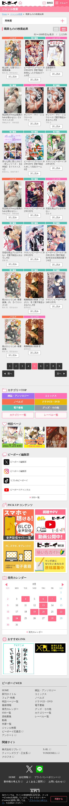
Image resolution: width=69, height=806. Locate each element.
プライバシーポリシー (46, 777)
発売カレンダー (36, 632)
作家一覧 (6, 724)
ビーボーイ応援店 (11, 731)
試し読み (13, 76)
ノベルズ (18, 401)
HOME (5, 690)
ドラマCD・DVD (51, 401)
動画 (4, 720)
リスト (56, 29)
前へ (10, 373)
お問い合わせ (56, 781)
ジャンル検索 (16, 14)
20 (43, 611)
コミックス (51, 396)
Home (4, 14)
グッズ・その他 (51, 407)
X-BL (45, 749)
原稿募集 (6, 716)
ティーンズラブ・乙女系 (15, 753)
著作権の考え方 (12, 781)
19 (34, 611)
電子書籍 (18, 407)
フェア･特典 (8, 698)
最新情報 (6, 705)
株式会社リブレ (10, 749)
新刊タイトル (9, 694)
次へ (59, 373)
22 (61, 611)
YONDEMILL (50, 753)
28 (52, 618)
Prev (6, 584)
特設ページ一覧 (10, 701)
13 (43, 605)
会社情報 (23, 777)
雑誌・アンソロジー (18, 396)
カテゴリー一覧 (18, 415)
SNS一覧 (36, 497)
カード (63, 29)
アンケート (8, 735)
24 (17, 618)
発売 (50, 3)
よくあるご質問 (34, 781)
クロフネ (6, 757)
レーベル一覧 (51, 415)
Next (63, 584)
